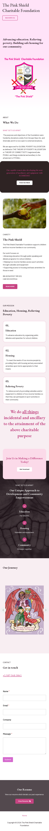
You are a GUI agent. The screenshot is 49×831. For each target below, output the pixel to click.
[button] (10, 18)
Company (7, 720)
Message (7, 734)
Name (6, 691)
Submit (8, 759)
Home (24, 815)
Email (6, 705)
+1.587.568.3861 (12, 675)
